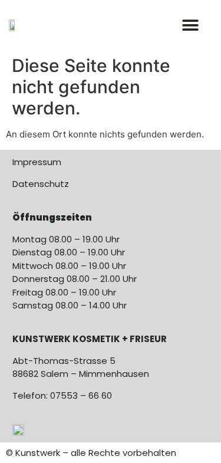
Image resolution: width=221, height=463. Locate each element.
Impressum (36, 162)
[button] (190, 25)
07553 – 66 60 (81, 395)
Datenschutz (40, 184)
